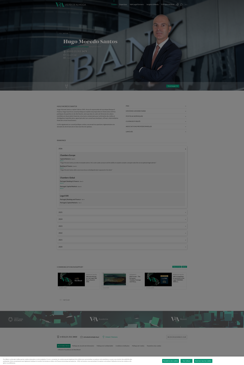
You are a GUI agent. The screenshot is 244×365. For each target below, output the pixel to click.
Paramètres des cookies (170, 361)
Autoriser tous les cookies (203, 361)
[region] (122, 361)
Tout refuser (186, 361)
